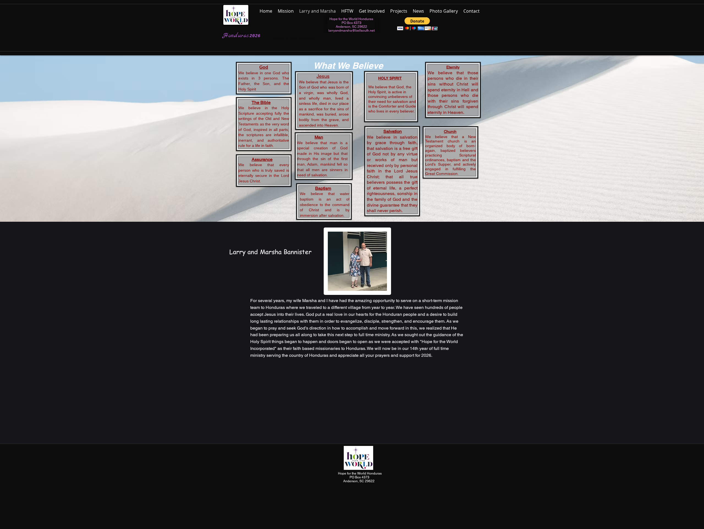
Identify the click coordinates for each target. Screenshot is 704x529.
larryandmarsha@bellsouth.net (351, 30)
